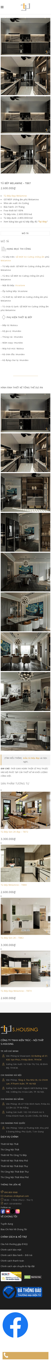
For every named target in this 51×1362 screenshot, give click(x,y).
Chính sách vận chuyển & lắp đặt (18, 1266)
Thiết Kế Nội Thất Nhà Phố (14, 1160)
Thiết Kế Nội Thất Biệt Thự (14, 1166)
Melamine (6, 260)
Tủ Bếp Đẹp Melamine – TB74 (16, 990)
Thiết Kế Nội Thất (10, 1144)
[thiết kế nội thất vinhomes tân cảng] (25, 412)
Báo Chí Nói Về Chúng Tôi (14, 1229)
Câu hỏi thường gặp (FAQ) (14, 1244)
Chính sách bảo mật (11, 1249)
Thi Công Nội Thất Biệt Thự (15, 1171)
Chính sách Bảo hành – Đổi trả (16, 1255)
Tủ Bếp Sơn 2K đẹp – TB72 (14, 831)
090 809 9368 (11, 1192)
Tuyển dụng (7, 1223)
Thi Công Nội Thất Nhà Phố (15, 1177)
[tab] (25, 233)
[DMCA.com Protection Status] (33, 1278)
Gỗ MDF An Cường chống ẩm (30, 256)
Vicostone (20, 285)
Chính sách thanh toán (12, 1260)
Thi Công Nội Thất (10, 1149)
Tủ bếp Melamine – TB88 (14, 884)
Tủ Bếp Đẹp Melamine (15, 195)
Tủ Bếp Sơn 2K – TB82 (12, 937)
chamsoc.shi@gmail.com (16, 1196)
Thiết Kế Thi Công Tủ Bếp (14, 1155)
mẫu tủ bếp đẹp (31, 758)
